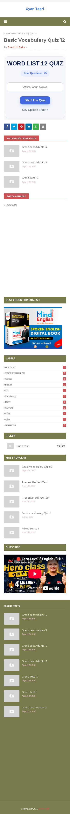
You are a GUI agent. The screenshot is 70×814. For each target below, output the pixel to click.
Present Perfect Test (34, 482)
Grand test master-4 (34, 614)
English (35, 384)
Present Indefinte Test (35, 497)
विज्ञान (35, 402)
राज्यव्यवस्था (35, 425)
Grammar (35, 367)
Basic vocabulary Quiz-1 (36, 513)
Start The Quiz (35, 100)
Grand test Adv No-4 (34, 146)
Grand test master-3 (34, 630)
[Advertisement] (35, 761)
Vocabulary (35, 396)
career (35, 378)
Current (35, 407)
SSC (35, 390)
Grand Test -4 (30, 177)
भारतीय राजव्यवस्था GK (35, 373)
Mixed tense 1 (30, 528)
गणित (35, 413)
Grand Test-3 (30, 692)
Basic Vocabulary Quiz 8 (37, 466)
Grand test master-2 (34, 707)
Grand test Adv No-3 (34, 162)
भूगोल (35, 419)
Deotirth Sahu (16, 47)
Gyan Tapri (35, 8)
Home (7, 33)
